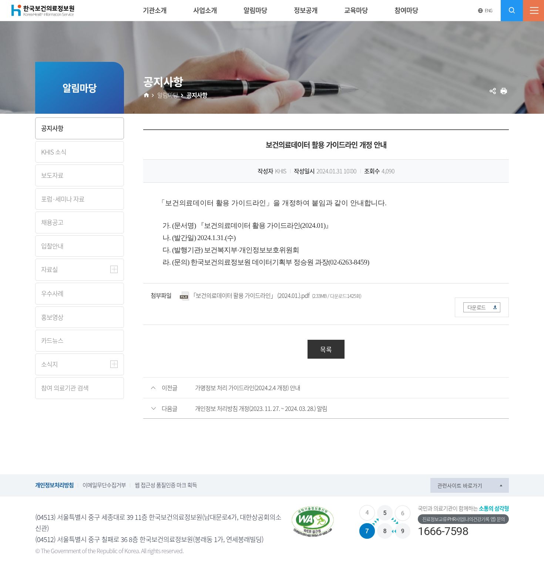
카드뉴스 (52, 340)
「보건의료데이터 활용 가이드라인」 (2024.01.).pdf (249, 295)
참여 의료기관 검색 (64, 387)
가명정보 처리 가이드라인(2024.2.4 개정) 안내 (247, 387)
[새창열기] (313, 521)
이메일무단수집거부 (104, 485)
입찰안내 (52, 245)
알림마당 (167, 94)
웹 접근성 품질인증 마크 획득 (166, 485)
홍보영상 (52, 317)
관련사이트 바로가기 (459, 485)
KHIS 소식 (53, 151)
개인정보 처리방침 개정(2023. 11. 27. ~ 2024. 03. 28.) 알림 (261, 408)
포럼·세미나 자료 (62, 198)
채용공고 (52, 222)
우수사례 (52, 293)
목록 (326, 349)
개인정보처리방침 (54, 485)
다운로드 (476, 307)
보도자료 (52, 175)
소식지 (49, 364)
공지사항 (52, 128)
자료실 (49, 269)
